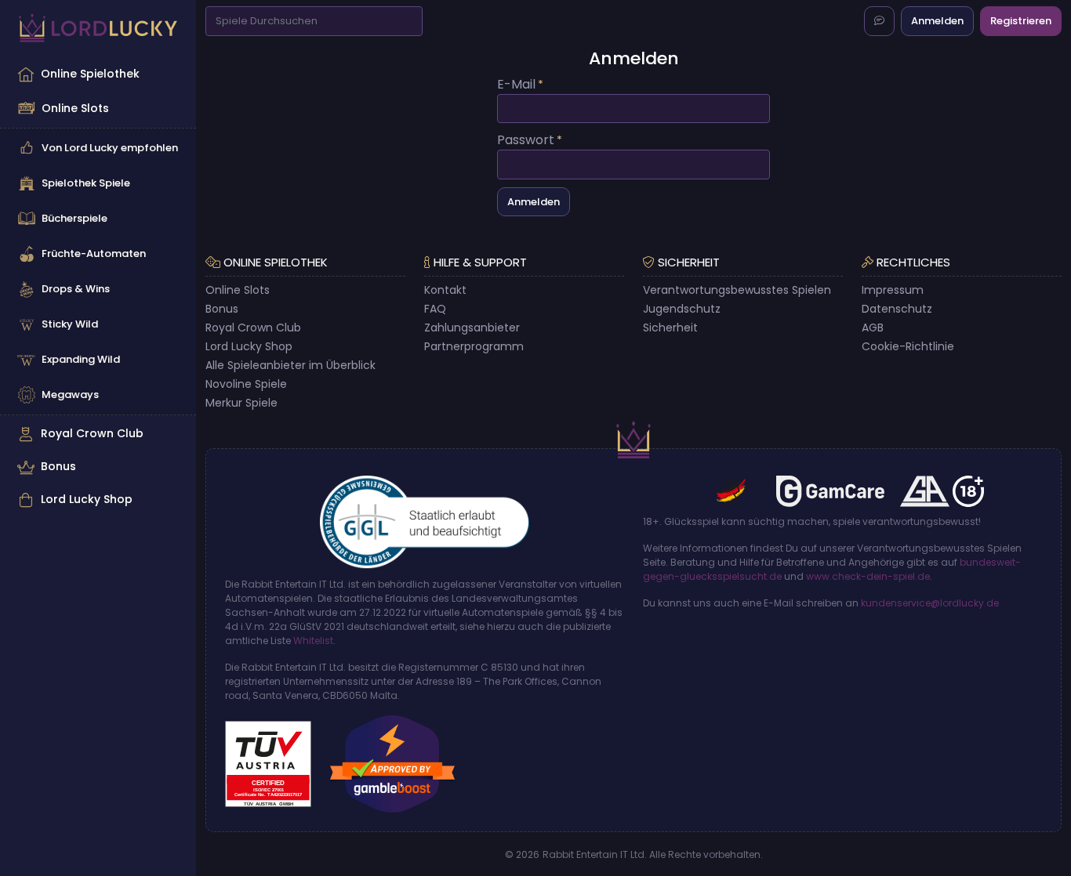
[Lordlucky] (98, 27)
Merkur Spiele (241, 403)
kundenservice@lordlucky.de (930, 603)
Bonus (58, 466)
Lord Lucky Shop (87, 499)
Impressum (893, 290)
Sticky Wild (70, 324)
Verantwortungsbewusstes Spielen (737, 290)
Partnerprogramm (474, 346)
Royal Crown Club (92, 433)
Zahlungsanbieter (472, 327)
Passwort (525, 140)
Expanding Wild (81, 359)
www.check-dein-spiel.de (868, 576)
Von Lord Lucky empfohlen (110, 147)
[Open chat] (879, 21)
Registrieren (1020, 20)
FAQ (435, 309)
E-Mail (516, 84)
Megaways (70, 394)
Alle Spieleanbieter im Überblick (290, 365)
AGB (873, 327)
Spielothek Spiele (86, 183)
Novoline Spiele (246, 384)
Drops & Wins (76, 288)
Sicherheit (670, 327)
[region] (98, 287)
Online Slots (75, 108)
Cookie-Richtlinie (908, 346)
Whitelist (313, 640)
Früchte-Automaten (94, 253)
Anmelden (937, 20)
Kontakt (445, 290)
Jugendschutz (682, 309)
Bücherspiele (74, 218)
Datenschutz (897, 309)
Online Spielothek (90, 73)
